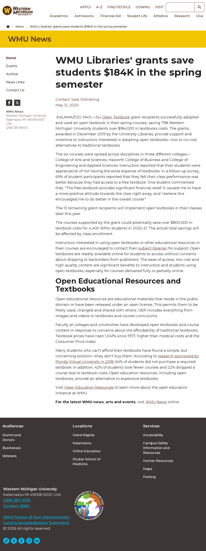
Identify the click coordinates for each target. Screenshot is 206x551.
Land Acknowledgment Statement (36, 523)
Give (199, 16)
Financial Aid (110, 16)
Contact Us (15, 90)
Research (182, 16)
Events (11, 66)
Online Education (87, 451)
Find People (119, 7)
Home (11, 58)
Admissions (84, 16)
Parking (149, 477)
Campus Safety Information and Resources (156, 448)
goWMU (143, 7)
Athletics (160, 16)
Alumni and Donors (11, 437)
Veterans (9, 456)
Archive (12, 74)
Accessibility (153, 435)
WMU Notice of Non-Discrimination (36, 517)
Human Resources (158, 461)
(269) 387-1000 (16, 500)
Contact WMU (16, 506)
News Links (15, 82)
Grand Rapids (84, 435)
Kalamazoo (82, 443)
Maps (147, 469)
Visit (159, 7)
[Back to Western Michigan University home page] (17, 11)
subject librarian (152, 248)
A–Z (99, 7)
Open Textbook (116, 117)
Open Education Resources (89, 387)
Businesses (11, 448)
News (19, 26)
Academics (59, 16)
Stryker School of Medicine (86, 461)
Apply (85, 7)
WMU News (29, 39)
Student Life (137, 16)
